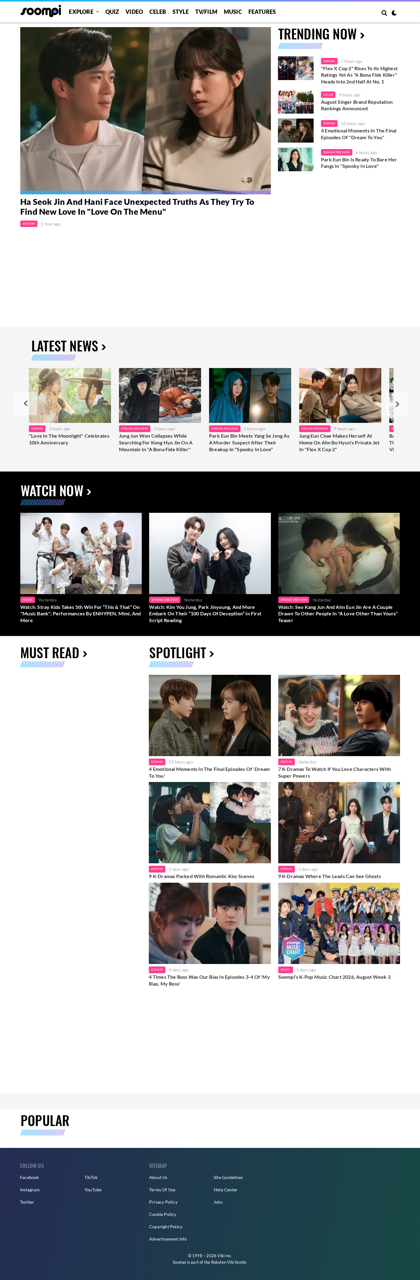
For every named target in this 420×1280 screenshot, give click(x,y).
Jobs (218, 1202)
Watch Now (52, 490)
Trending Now (317, 33)
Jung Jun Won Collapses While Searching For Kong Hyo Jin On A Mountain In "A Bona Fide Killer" (155, 442)
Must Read (49, 652)
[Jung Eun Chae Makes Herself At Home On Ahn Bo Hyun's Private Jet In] (340, 395)
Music (233, 11)
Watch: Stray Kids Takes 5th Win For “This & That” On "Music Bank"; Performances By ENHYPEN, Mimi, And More (80, 613)
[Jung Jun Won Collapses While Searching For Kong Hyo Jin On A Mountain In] (160, 395)
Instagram (30, 1189)
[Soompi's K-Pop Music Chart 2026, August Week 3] (339, 923)
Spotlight (177, 652)
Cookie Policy (162, 1214)
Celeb (157, 11)
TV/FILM (206, 11)
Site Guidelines (228, 1177)
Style (180, 11)
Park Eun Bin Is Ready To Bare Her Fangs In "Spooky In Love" (359, 162)
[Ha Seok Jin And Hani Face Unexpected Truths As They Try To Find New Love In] (145, 110)
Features (262, 11)
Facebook (29, 1177)
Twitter (27, 1202)
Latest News (64, 345)
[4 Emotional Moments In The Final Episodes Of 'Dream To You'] (296, 131)
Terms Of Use (162, 1189)
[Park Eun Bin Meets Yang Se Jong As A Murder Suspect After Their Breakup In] (250, 395)
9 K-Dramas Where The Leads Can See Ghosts (329, 876)
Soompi (29, 223)
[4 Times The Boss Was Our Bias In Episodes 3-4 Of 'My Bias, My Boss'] (210, 923)
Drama (329, 61)
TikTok (91, 1177)
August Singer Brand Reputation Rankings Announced (357, 105)
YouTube (93, 1189)
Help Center (226, 1189)
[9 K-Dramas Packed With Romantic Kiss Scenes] (210, 822)
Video (134, 11)
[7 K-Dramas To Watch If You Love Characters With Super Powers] (339, 715)
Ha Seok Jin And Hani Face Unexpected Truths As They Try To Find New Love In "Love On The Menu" (137, 207)
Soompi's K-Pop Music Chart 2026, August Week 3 (334, 977)
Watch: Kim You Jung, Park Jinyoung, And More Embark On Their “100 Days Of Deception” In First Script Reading (205, 613)
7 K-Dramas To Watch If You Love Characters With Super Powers (334, 772)
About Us (158, 1177)
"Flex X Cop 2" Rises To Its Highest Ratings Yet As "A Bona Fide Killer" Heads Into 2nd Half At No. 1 (359, 74)
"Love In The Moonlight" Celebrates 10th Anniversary (69, 439)
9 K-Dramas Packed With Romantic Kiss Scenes (201, 876)
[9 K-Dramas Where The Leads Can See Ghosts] (339, 822)
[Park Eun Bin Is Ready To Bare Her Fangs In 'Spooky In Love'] (296, 160)
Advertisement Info (168, 1239)
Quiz (112, 11)
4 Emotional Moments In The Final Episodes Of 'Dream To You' (209, 772)
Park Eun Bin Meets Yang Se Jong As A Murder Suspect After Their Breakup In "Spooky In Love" (249, 442)
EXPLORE (81, 11)
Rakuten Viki (222, 1262)
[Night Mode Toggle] (394, 13)
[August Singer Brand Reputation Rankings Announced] (296, 102)
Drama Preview (336, 152)
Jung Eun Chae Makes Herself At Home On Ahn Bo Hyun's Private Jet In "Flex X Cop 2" (339, 442)
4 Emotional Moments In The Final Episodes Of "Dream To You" (358, 134)
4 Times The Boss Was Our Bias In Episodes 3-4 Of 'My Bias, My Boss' (209, 980)
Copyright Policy (165, 1226)
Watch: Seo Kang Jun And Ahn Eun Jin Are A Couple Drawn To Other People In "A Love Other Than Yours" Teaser (338, 613)
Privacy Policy (163, 1202)
